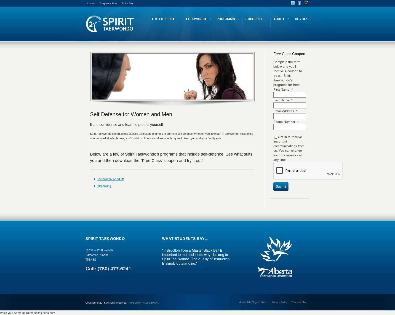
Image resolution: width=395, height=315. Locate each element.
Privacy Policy (279, 302)
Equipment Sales (108, 3)
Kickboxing (104, 186)
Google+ (306, 3)
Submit (281, 186)
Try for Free (127, 3)
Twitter (293, 3)
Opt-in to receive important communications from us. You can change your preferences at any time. (288, 148)
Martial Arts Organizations (253, 302)
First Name (283, 89)
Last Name (282, 100)
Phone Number (286, 122)
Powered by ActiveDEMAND (143, 302)
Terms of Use (299, 302)
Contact (91, 3)
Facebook (299, 3)
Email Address (285, 111)
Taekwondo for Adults (110, 179)
